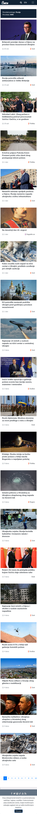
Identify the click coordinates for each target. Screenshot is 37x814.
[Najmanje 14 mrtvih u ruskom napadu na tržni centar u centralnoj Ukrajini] (18, 328)
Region (32, 502)
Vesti (33, 425)
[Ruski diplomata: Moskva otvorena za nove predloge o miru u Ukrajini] (18, 406)
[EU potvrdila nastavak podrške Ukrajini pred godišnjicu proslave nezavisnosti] (18, 290)
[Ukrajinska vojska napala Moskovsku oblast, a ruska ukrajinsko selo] (18, 743)
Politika (32, 123)
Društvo (32, 389)
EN (25, 2)
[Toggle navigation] (33, 2)
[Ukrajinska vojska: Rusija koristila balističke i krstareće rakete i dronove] (18, 519)
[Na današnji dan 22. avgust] (18, 218)
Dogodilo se (30, 234)
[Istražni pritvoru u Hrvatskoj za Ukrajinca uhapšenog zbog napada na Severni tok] (18, 480)
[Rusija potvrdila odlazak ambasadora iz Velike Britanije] (18, 66)
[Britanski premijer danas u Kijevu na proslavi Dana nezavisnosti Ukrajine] (18, 30)
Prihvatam (18, 811)
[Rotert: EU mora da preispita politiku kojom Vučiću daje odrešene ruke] (18, 558)
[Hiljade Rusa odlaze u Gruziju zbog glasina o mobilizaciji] (18, 668)
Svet (33, 49)
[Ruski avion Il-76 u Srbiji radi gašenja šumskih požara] (18, 632)
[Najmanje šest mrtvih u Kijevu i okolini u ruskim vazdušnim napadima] (18, 594)
